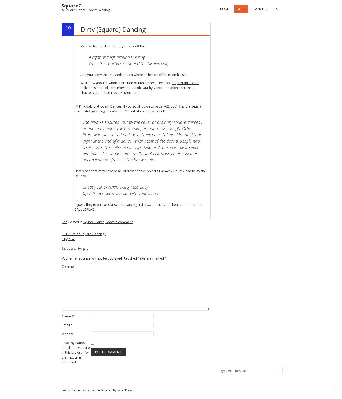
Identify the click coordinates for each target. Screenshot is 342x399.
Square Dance (93, 222)
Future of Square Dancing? (84, 234)
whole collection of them (152, 74)
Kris (64, 222)
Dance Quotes (265, 9)
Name (68, 316)
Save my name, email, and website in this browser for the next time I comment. (76, 352)
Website (68, 334)
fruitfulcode (92, 390)
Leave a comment (119, 222)
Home (225, 9)
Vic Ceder (117, 74)
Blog (241, 9)
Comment (69, 266)
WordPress (125, 390)
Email (67, 325)
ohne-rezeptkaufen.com (120, 92)
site (185, 74)
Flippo (68, 239)
